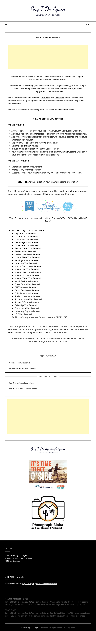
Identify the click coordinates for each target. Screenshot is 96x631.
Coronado (45, 97)
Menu (88, 24)
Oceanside (59, 97)
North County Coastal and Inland (23, 388)
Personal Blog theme (66, 627)
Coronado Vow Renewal (19, 362)
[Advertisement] (48, 57)
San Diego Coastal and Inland (21, 383)
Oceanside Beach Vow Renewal (22, 368)
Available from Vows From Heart (66, 172)
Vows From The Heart (53, 191)
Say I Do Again (48, 8)
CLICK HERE (61, 317)
